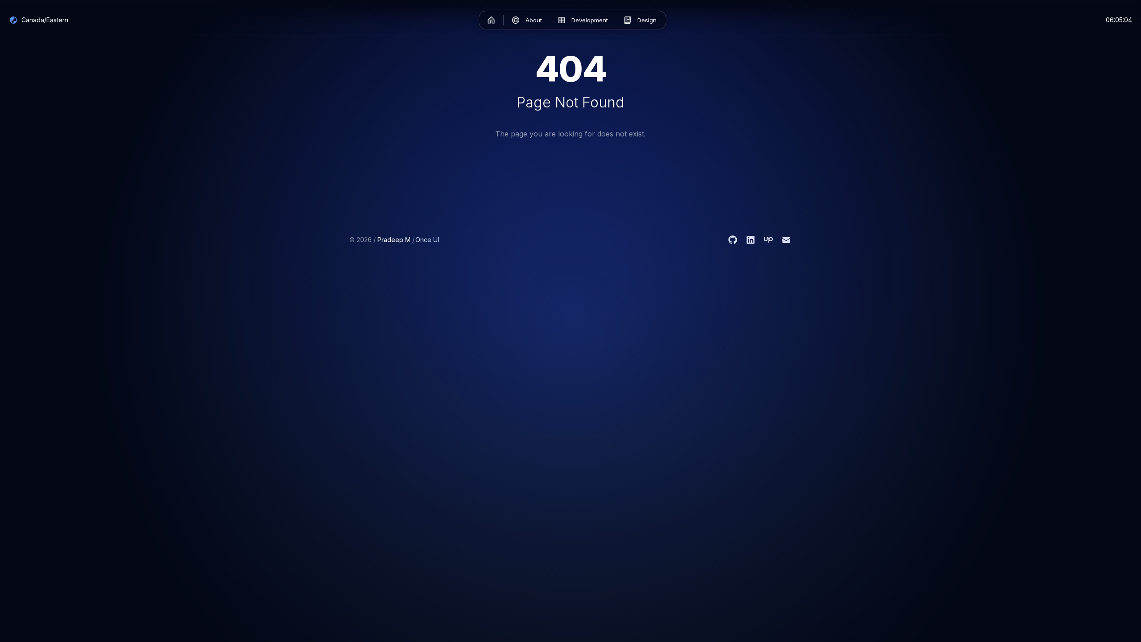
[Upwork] (768, 240)
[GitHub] (732, 240)
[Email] (786, 240)
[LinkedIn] (750, 240)
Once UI (427, 239)
